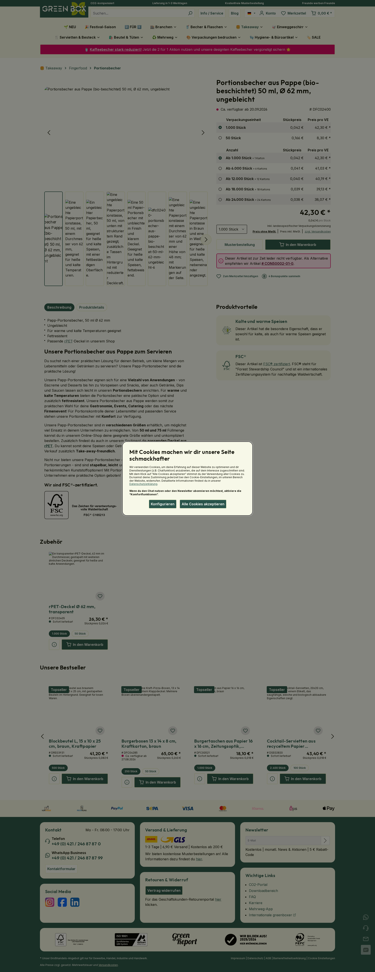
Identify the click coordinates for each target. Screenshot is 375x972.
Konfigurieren (162, 504)
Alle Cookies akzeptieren (203, 504)
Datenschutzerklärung (143, 484)
